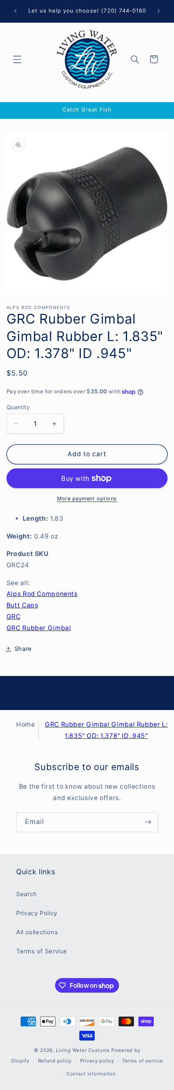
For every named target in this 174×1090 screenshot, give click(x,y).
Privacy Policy (36, 913)
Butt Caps (22, 605)
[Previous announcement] (15, 11)
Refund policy (55, 1061)
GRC (13, 616)
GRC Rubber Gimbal (38, 628)
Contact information (91, 1074)
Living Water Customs (83, 1050)
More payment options (87, 499)
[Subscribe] (148, 822)
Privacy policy (97, 1061)
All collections (37, 932)
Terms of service (142, 1061)
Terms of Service (41, 951)
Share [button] (23, 648)
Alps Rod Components (42, 594)
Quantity (18, 407)
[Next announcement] (159, 11)
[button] (17, 59)
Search (26, 894)
